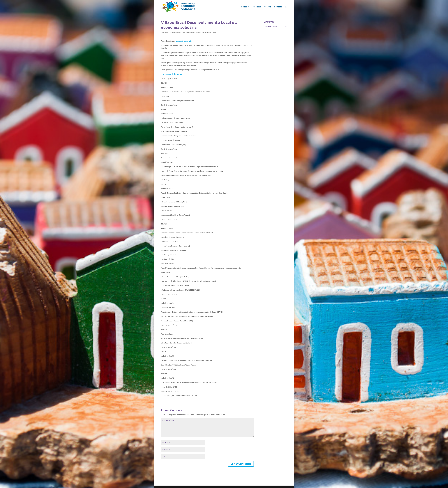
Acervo (267, 7)
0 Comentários (211, 32)
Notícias (257, 7)
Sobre (244, 7)
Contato (278, 7)
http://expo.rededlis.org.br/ (171, 74)
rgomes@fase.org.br (184, 41)
